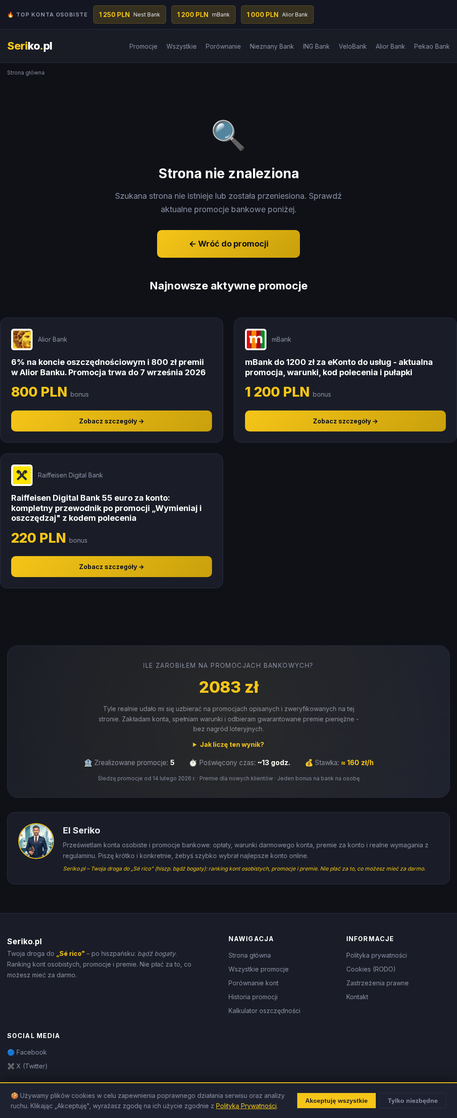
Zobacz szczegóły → (111, 421)
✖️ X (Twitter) (27, 1066)
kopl (30, 45)
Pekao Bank (432, 46)
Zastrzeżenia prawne (377, 983)
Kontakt (357, 997)
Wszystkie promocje (258, 969)
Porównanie (223, 46)
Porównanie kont (253, 983)
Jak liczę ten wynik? (232, 744)
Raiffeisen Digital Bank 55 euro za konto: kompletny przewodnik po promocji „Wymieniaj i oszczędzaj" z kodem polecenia (106, 508)
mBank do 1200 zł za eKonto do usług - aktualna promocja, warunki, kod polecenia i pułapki (339, 367)
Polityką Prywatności (246, 1106)
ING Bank (316, 46)
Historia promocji (253, 997)
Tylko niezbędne (413, 1100)
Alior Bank (390, 46)
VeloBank (353, 46)
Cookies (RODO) (371, 969)
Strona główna (249, 955)
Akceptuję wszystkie (336, 1100)
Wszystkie (181, 46)
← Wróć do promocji (229, 243)
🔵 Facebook (27, 1052)
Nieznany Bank (272, 46)
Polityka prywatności (376, 955)
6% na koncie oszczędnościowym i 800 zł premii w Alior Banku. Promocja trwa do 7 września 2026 (108, 367)
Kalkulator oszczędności (264, 1010)
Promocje (143, 46)
